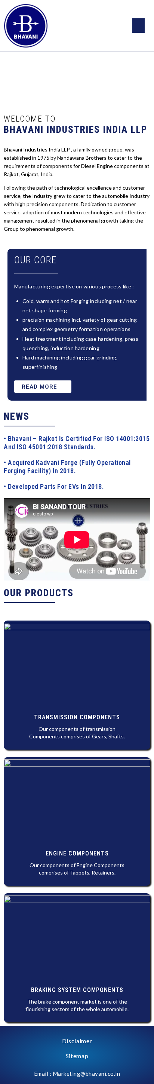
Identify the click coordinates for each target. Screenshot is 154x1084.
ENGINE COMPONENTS (77, 853)
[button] (42, 386)
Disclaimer (77, 1040)
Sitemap (77, 1055)
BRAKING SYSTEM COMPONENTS (77, 989)
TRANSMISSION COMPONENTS (77, 717)
